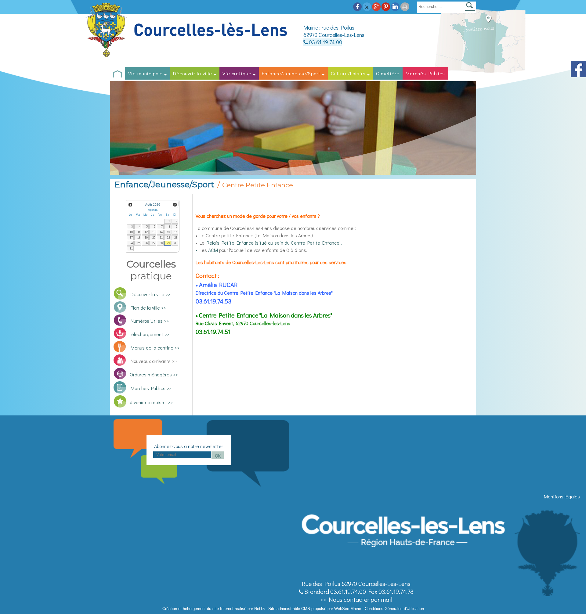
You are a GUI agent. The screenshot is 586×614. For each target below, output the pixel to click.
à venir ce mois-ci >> (151, 402)
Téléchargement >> (148, 334)
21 (161, 237)
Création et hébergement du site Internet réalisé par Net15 (213, 608)
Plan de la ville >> (148, 307)
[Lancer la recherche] (470, 7)
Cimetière (388, 73)
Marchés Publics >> (150, 388)
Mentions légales (562, 496)
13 (153, 232)
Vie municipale (145, 73)
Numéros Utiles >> (150, 321)
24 (131, 243)
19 (146, 237)
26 (146, 243)
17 (131, 237)
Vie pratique (237, 73)
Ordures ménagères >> (154, 374)
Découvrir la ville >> (150, 294)
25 (138, 243)
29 (168, 243)
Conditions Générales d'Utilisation (394, 608)
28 (161, 243)
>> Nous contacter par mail (356, 599)
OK (218, 455)
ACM (213, 250)
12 (146, 232)
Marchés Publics (425, 73)
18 (138, 237)
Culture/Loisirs (348, 73)
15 (168, 232)
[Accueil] (187, 30)
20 (153, 237)
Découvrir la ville (192, 73)
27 (153, 243)
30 (175, 243)
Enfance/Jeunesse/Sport (291, 73)
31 (131, 248)
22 (168, 237)
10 (131, 232)
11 (139, 232)
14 (161, 232)
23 (175, 237)
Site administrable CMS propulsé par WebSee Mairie (314, 608)
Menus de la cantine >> (155, 347)
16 (175, 232)
